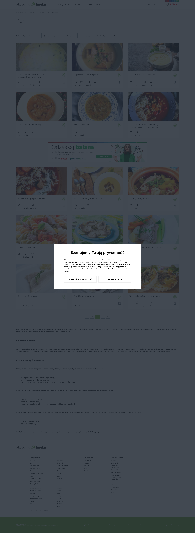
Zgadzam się (115, 279)
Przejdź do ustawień (80, 279)
